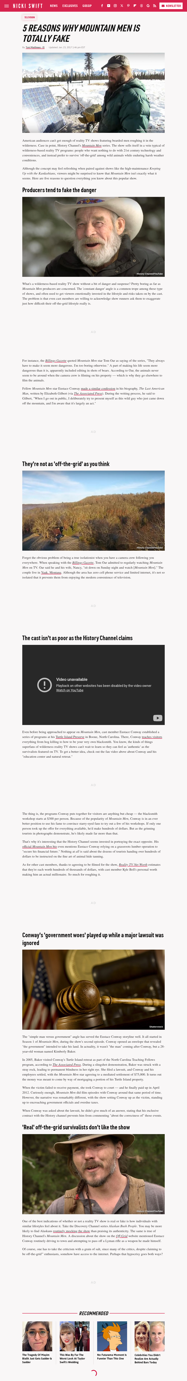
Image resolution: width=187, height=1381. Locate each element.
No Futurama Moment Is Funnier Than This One (112, 1356)
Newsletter (173, 6)
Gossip (87, 6)
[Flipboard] (135, 6)
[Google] (148, 6)
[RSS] (155, 6)
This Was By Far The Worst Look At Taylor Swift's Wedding (72, 1358)
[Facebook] (102, 6)
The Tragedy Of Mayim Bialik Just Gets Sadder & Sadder (37, 1358)
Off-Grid (121, 1236)
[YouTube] (108, 6)
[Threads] (141, 6)
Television (29, 17)
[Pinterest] (128, 6)
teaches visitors (152, 736)
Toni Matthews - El (35, 47)
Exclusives (70, 6)
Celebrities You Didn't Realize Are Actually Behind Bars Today (147, 1358)
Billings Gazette (55, 360)
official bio (39, 846)
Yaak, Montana (51, 572)
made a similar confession (98, 388)
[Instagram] (115, 6)
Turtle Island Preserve (70, 736)
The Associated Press (88, 393)
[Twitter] (122, 6)
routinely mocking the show (71, 1231)
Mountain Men (92, 145)
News (54, 6)
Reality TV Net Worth (133, 864)
